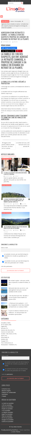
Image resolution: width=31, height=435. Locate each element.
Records (3, 328)
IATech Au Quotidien (7, 418)
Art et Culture (4, 324)
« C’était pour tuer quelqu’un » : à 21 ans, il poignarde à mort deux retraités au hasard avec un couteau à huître (19, 305)
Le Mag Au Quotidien (7, 412)
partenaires (9, 266)
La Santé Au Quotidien (8, 403)
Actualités (3, 323)
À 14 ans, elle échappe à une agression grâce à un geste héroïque (15, 173)
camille (16, 176)
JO (22, 204)
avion (23, 230)
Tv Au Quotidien (6, 410)
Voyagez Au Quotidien (7, 419)
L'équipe (4, 396)
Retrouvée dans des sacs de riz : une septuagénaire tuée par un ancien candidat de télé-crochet (18, 290)
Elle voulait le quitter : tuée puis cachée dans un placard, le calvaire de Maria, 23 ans (19, 282)
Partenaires (5, 394)
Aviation (3, 339)
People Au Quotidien (7, 408)
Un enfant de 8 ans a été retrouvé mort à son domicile (22, 144)
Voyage (3, 341)
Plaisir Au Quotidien (7, 416)
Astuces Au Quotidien (7, 407)
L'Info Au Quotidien (7, 405)
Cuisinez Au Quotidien (7, 421)
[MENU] (1, 16)
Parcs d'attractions (6, 343)
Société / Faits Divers (6, 158)
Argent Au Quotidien (7, 414)
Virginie (16, 42)
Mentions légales (6, 390)
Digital (2, 326)
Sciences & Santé (5, 332)
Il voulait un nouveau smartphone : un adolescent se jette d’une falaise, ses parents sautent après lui (14, 200)
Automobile (4, 337)
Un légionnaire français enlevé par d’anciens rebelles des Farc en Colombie (15, 227)
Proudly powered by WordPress (9, 430)
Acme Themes (16, 432)
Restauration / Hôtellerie (7, 344)
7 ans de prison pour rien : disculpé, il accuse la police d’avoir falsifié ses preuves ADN (18, 297)
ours (24, 204)
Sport (2, 335)
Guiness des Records (6, 330)
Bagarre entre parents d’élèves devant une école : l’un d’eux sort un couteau (8, 145)
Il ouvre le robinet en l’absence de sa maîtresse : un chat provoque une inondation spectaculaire (18, 312)
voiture (6, 232)
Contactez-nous (6, 389)
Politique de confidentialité (9, 392)
